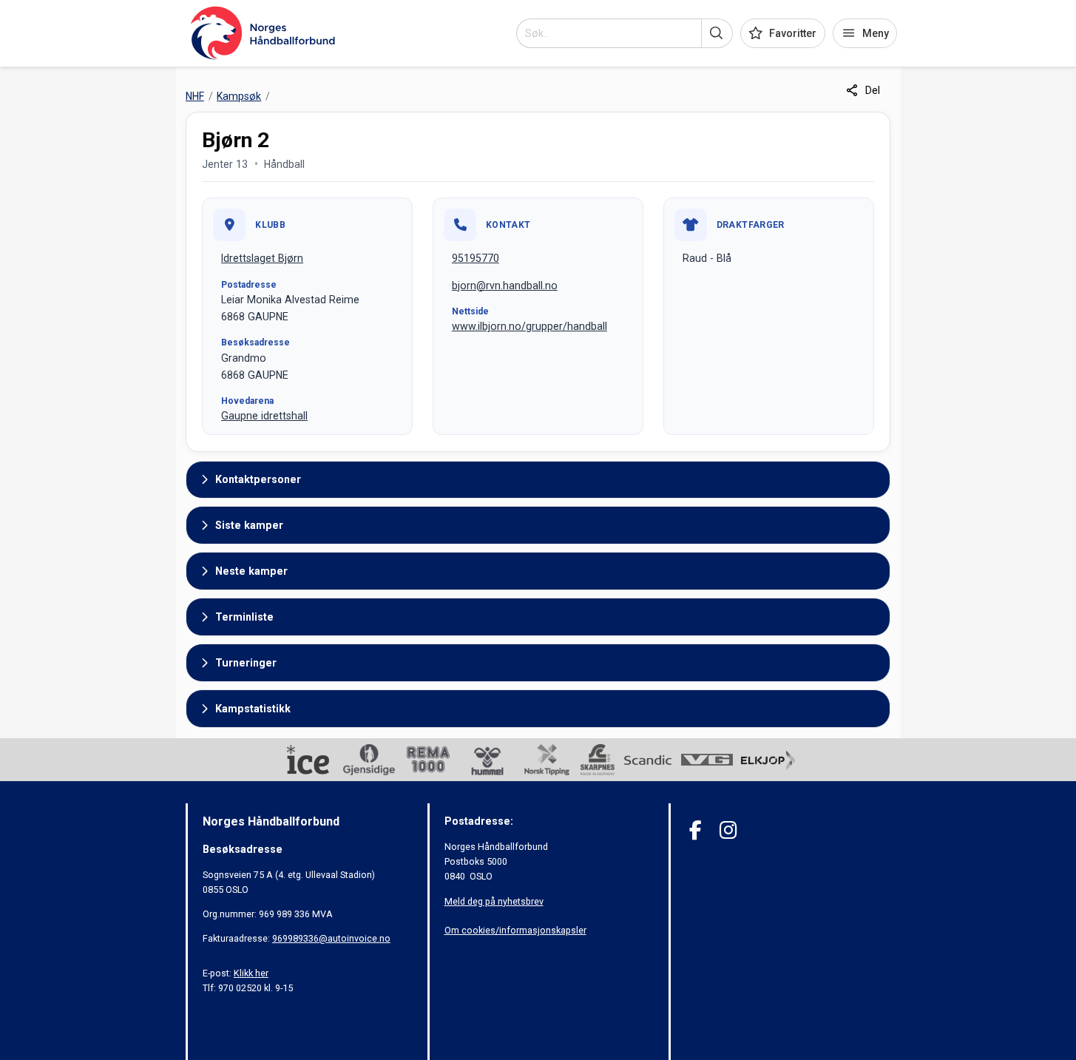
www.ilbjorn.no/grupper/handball (529, 326)
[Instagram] (728, 830)
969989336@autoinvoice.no (331, 938)
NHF (195, 96)
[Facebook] (696, 830)
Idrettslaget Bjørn (262, 258)
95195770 (475, 258)
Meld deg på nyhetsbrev (494, 901)
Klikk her (251, 973)
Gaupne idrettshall (264, 416)
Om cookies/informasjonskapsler (515, 930)
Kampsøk (239, 96)
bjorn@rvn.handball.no (505, 285)
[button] (717, 33)
